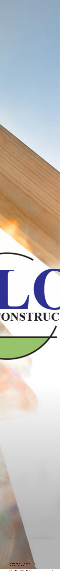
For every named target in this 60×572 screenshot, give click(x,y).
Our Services (22, 570)
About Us (10, 570)
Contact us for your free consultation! (23, 564)
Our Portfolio (16, 570)
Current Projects (28, 570)
